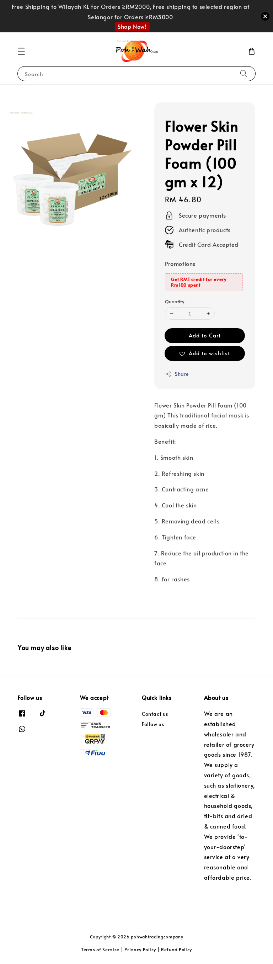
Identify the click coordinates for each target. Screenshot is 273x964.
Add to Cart (205, 335)
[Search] (243, 73)
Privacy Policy (140, 949)
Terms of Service (100, 949)
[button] (21, 51)
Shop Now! (132, 26)
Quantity (174, 301)
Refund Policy (176, 949)
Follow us (153, 724)
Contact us (155, 714)
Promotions (180, 263)
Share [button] (182, 374)
